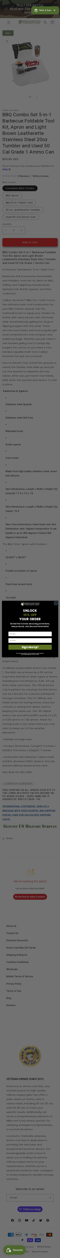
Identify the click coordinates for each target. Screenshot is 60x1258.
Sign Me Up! (29, 647)
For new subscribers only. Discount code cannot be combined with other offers (30, 654)
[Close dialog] (55, 603)
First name (11, 630)
